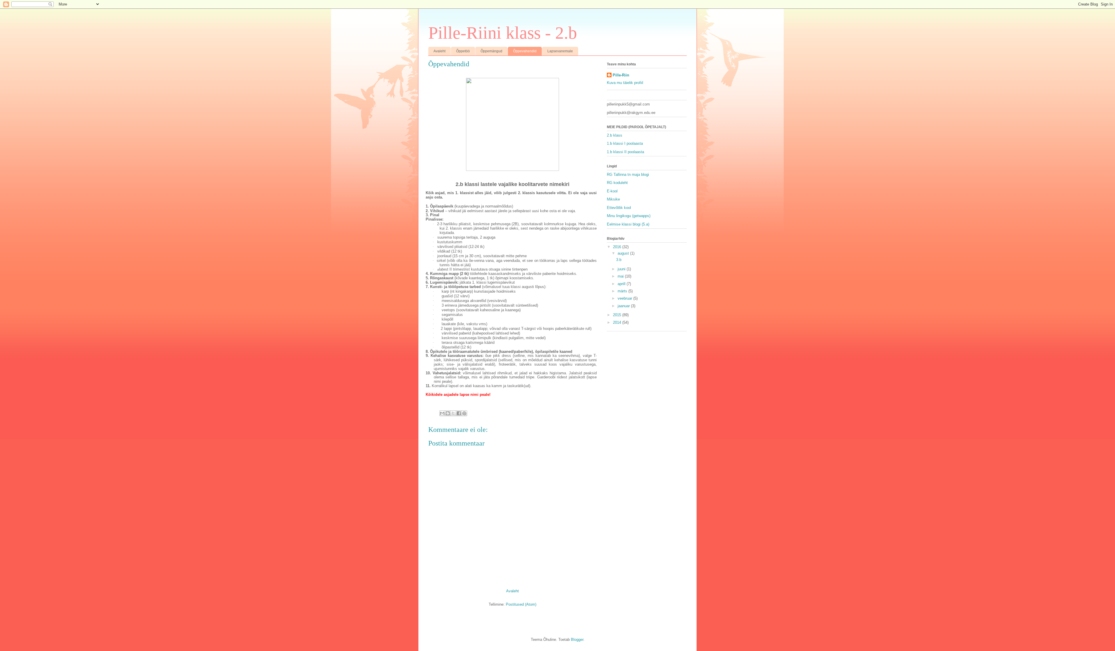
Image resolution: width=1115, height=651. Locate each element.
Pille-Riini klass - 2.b (502, 32)
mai (621, 276)
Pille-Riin (621, 75)
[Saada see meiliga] (442, 413)
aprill (622, 284)
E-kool (612, 191)
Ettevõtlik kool (619, 207)
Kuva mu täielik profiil (625, 83)
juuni (622, 269)
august (624, 253)
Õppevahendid (525, 51)
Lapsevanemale (560, 51)
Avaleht (439, 51)
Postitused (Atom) (521, 604)
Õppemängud (491, 51)
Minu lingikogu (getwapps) (628, 216)
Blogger (577, 639)
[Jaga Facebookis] (459, 413)
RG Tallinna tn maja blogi (628, 174)
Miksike (613, 199)
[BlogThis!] (448, 413)
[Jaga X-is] (453, 413)
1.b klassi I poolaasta (625, 143)
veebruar (625, 298)
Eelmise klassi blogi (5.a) (628, 224)
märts (623, 291)
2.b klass (614, 135)
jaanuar (624, 306)
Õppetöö (463, 51)
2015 (617, 315)
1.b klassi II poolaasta (625, 152)
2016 (617, 247)
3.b (618, 259)
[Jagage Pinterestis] (464, 413)
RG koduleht (617, 182)
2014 (617, 322)
